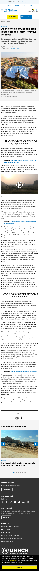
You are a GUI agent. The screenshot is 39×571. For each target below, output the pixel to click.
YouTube (15, 502)
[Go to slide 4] (19, 473)
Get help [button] (27, 16)
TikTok (19, 502)
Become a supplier (7, 541)
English (9, 5)
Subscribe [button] (6, 517)
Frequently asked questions (10, 527)
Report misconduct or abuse (10, 535)
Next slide (36, 444)
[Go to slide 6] (23, 473)
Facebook (7, 502)
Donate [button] (33, 11)
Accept (19, 567)
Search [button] (29, 11)
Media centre (5, 532)
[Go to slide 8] (26, 473)
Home (3, 22)
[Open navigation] (2, 10)
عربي (30, 5)
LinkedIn (23, 502)
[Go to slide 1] (14, 473)
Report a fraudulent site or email (11, 538)
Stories (8, 22)
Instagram (11, 502)
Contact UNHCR (6, 530)
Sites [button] (37, 11)
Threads (27, 502)
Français (16, 5)
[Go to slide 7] (24, 473)
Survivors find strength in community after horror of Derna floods (18, 464)
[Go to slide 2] (15, 473)
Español (24, 5)
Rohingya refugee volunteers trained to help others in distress (20, 161)
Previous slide (3, 444)
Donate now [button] (7, 490)
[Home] (10, 10)
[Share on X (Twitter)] (17, 418)
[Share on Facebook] (21, 418)
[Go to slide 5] (21, 473)
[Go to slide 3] (17, 473)
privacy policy (14, 560)
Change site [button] (25, 2)
